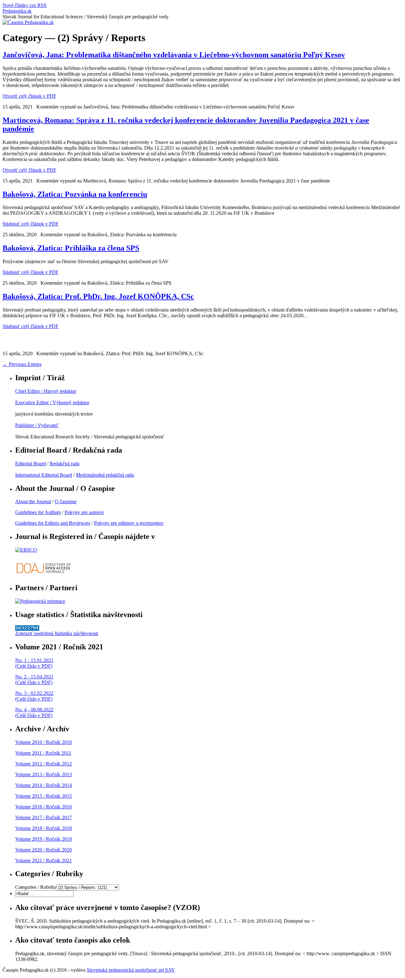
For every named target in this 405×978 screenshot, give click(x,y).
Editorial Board (30, 463)
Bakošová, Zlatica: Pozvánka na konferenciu (75, 194)
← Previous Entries (22, 364)
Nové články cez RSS (25, 5)
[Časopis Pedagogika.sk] (28, 22)
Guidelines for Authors (38, 512)
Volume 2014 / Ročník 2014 (43, 785)
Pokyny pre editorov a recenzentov (129, 523)
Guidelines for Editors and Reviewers (52, 523)
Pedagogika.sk (17, 11)
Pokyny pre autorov (84, 512)
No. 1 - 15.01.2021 (34, 660)
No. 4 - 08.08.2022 (34, 709)
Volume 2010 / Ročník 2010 (43, 742)
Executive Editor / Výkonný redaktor (52, 402)
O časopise (66, 501)
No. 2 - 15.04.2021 (34, 676)
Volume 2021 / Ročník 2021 (43, 860)
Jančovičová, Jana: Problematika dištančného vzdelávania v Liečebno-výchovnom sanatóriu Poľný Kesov (174, 55)
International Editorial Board (43, 475)
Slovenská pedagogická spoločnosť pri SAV (131, 970)
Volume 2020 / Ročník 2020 (43, 849)
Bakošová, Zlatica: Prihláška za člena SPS (71, 248)
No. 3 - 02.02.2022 (34, 693)
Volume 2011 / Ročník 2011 (43, 753)
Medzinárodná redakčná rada (105, 475)
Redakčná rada (64, 463)
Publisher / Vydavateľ (37, 425)
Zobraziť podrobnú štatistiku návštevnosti (56, 633)
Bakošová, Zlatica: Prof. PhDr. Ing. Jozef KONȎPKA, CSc (98, 296)
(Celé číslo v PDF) (34, 666)
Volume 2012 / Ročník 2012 (43, 763)
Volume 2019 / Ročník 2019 (43, 839)
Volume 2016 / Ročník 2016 (43, 806)
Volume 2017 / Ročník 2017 (43, 817)
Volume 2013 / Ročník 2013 (43, 774)
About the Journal (33, 501)
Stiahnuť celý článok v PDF (31, 223)
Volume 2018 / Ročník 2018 (43, 828)
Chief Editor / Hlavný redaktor (45, 391)
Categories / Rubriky (36, 887)
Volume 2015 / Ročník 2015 (43, 796)
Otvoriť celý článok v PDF (29, 96)
